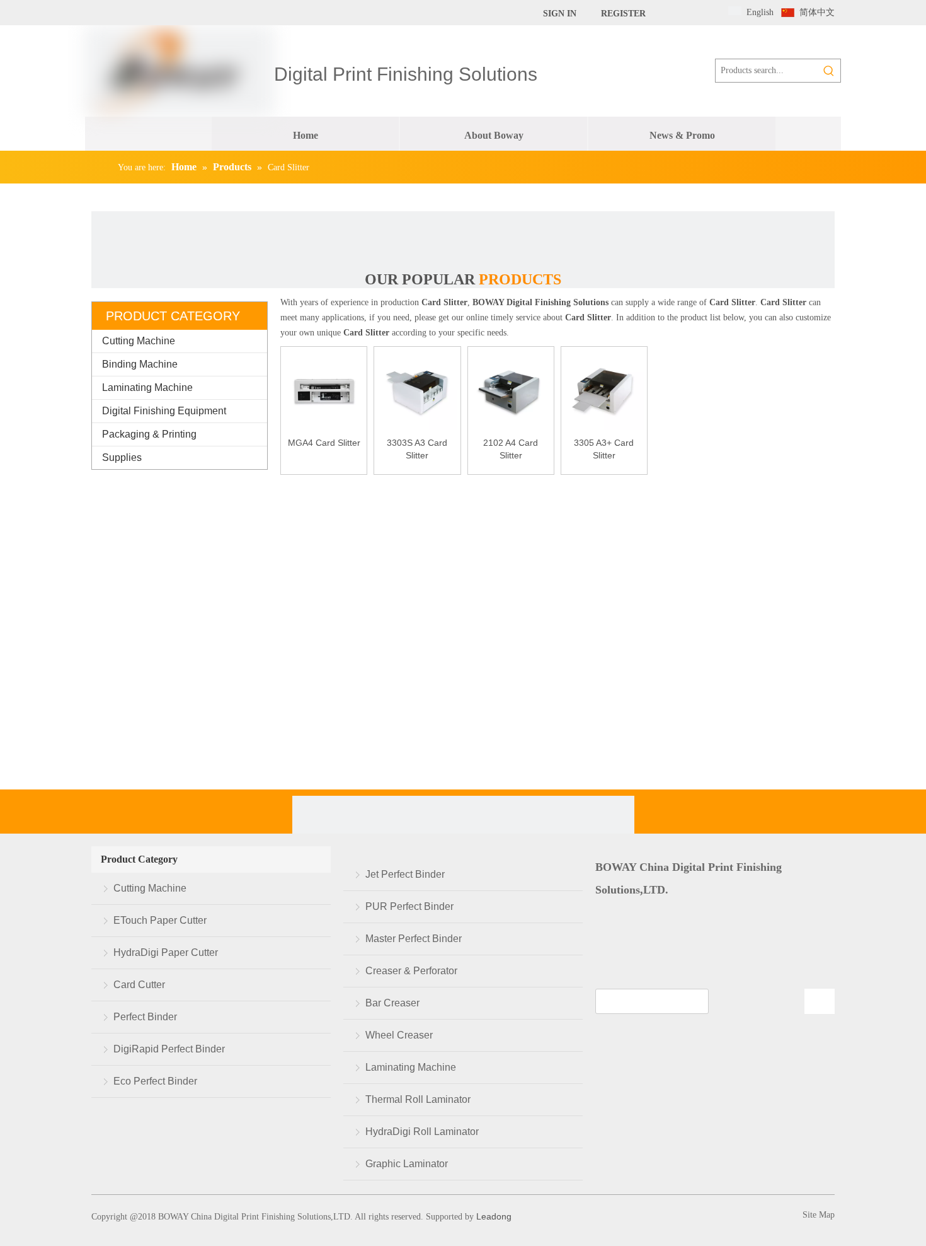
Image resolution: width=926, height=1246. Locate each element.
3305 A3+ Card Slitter (604, 449)
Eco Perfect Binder (155, 1081)
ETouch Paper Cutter (160, 920)
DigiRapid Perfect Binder (169, 1049)
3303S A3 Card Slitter (417, 449)
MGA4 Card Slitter (324, 443)
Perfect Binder (145, 1016)
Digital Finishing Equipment (164, 410)
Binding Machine (140, 364)
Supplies (122, 457)
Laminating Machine (147, 387)
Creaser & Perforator (411, 970)
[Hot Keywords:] (829, 70)
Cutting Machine (138, 340)
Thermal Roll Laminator (418, 1099)
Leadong (493, 1216)
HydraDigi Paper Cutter (165, 952)
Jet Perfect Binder (405, 874)
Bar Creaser (392, 1003)
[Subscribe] (819, 1001)
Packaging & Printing (149, 434)
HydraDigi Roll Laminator (422, 1131)
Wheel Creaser (399, 1035)
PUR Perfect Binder (409, 906)
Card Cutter (139, 984)
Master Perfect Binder (413, 938)
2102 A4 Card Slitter (510, 449)
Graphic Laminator (406, 1163)
